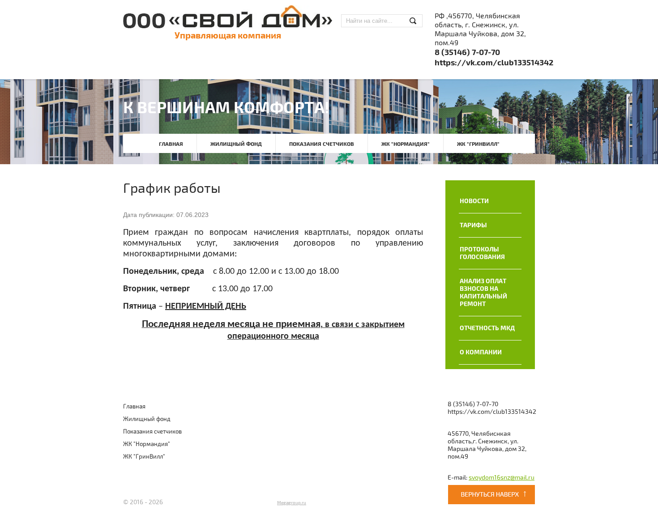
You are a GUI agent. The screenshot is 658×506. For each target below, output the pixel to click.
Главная (171, 144)
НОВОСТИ (474, 201)
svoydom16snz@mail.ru (501, 477)
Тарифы (473, 225)
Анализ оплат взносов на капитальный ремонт (483, 292)
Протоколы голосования (482, 253)
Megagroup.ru (291, 503)
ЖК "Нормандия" (405, 144)
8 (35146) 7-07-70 (467, 52)
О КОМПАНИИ (481, 352)
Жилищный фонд (236, 144)
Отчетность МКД (487, 328)
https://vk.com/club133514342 (494, 63)
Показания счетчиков (321, 144)
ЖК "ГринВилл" (478, 144)
